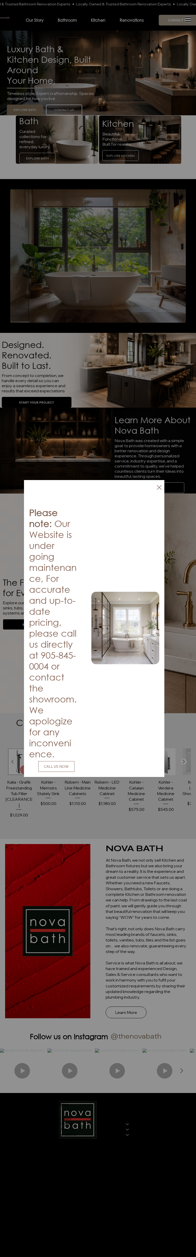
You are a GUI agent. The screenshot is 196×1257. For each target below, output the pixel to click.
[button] (159, 487)
